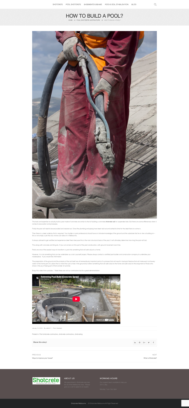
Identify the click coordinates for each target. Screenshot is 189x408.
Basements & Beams (93, 4)
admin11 (48, 328)
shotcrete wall (110, 222)
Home (70, 20)
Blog (133, 4)
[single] (153, 34)
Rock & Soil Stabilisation (116, 4)
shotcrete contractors (66, 334)
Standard (59, 328)
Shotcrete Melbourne (78, 403)
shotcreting (78, 334)
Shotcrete (58, 4)
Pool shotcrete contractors (88, 20)
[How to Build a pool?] (94, 125)
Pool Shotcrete (73, 4)
